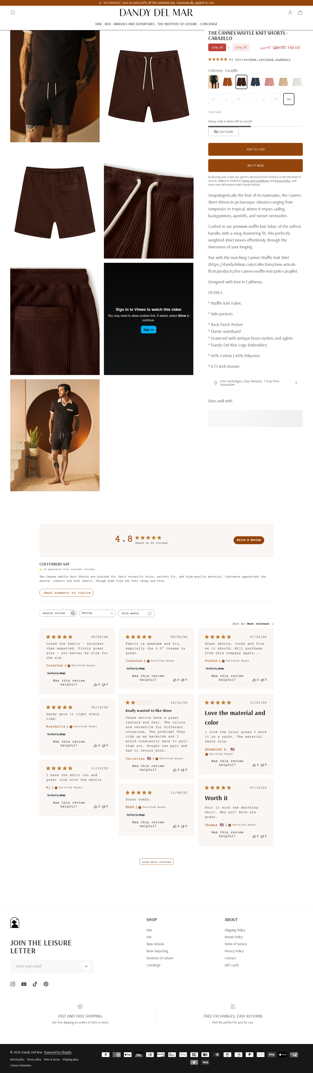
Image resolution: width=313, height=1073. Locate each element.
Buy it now (255, 165)
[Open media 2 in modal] (148, 86)
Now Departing (157, 951)
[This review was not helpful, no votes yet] (103, 684)
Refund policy (17, 1059)
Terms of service (52, 1059)
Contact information (20, 1065)
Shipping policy (70, 1059)
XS (213, 99)
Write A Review (249, 540)
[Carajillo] (241, 82)
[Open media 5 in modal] (55, 319)
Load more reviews (156, 862)
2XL (276, 99)
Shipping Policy (235, 930)
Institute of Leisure (159, 958)
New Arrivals (155, 944)
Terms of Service (236, 944)
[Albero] (213, 82)
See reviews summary (270, 59)
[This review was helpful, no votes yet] (95, 684)
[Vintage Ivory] (297, 82)
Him (149, 930)
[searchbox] (54, 613)
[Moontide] (255, 82)
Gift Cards (232, 965)
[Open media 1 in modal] (55, 86)
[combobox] (97, 613)
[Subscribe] (86, 966)
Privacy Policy (234, 951)
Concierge (153, 965)
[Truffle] (283, 82)
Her (149, 937)
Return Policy (234, 937)
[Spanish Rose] (269, 82)
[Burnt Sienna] (227, 82)
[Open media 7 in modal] (55, 435)
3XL (288, 99)
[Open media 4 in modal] (148, 203)
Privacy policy (34, 1059)
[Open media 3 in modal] (55, 203)
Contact (230, 958)
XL (264, 99)
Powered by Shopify (58, 1052)
